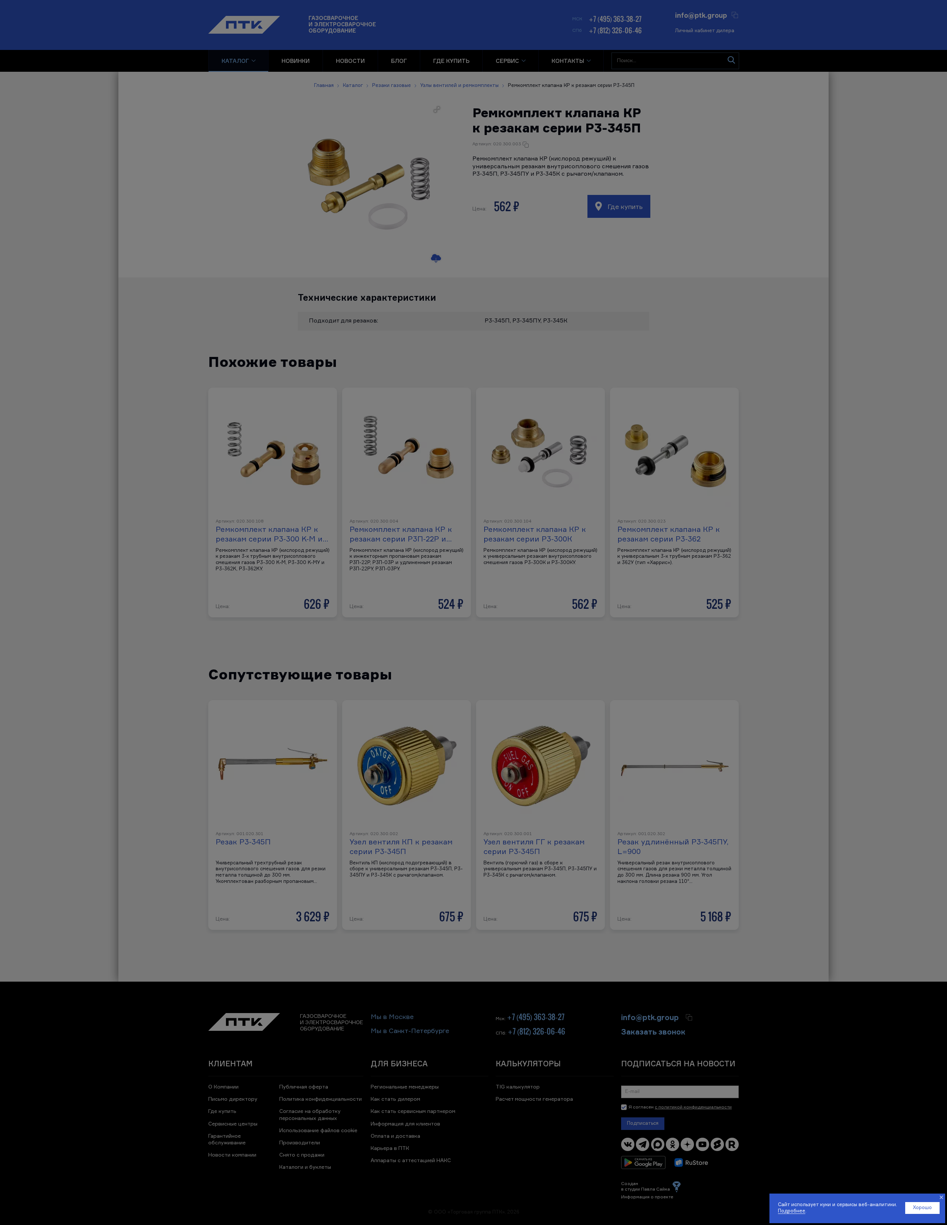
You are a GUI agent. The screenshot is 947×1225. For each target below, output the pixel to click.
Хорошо (922, 1207)
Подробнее (791, 1211)
